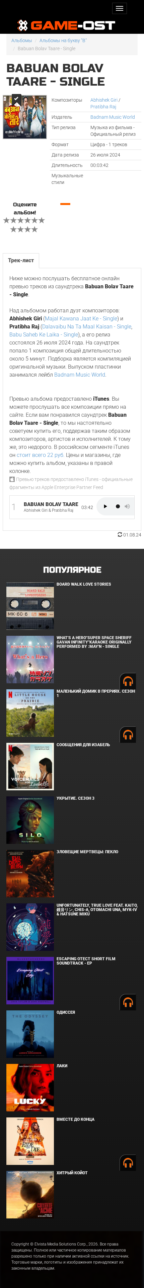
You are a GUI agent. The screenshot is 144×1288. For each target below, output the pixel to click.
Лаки (62, 1066)
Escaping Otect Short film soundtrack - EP (86, 961)
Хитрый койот (72, 1173)
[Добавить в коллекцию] (16, 100)
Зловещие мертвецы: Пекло (87, 852)
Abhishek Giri (104, 100)
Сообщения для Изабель (83, 744)
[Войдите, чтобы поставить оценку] (6, 221)
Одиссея (66, 1012)
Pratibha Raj (103, 106)
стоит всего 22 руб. (41, 455)
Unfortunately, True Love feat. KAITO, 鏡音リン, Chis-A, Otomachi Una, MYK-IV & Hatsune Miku (97, 909)
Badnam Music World (112, 117)
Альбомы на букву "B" (63, 40)
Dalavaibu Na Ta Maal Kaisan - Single (86, 326)
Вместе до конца (75, 1119)
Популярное (72, 570)
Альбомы (21, 40)
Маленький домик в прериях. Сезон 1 (96, 693)
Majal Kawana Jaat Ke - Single (81, 318)
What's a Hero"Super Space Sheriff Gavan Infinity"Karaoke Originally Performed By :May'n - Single (94, 642)
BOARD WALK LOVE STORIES (84, 584)
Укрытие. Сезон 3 (75, 798)
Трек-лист (21, 260)
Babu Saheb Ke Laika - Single (43, 334)
